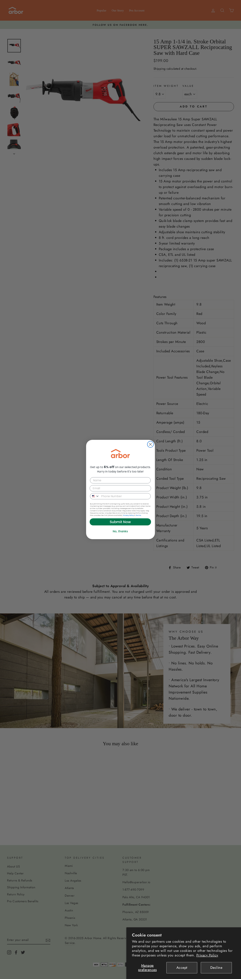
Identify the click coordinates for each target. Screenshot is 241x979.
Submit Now (120, 521)
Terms (138, 515)
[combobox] (94, 496)
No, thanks (120, 531)
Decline (216, 967)
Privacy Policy (207, 955)
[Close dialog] (150, 444)
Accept (181, 967)
